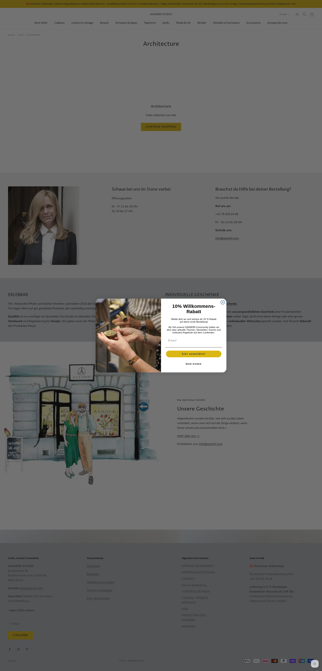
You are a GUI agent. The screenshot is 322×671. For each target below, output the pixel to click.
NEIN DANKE (194, 364)
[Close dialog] (223, 302)
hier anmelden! (194, 353)
